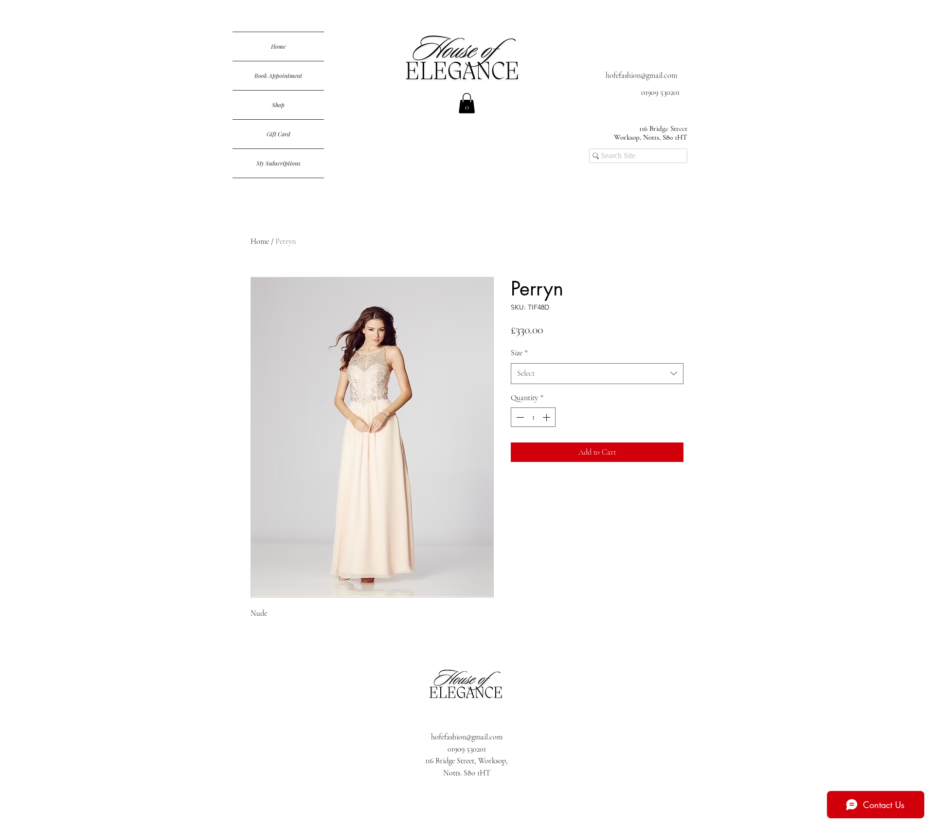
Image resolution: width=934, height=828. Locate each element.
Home (278, 46)
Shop (278, 105)
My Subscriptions (278, 163)
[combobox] (597, 373)
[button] (466, 103)
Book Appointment (278, 75)
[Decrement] (519, 417)
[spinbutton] (533, 417)
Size (519, 353)
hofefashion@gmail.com (641, 75)
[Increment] (547, 417)
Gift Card (278, 134)
